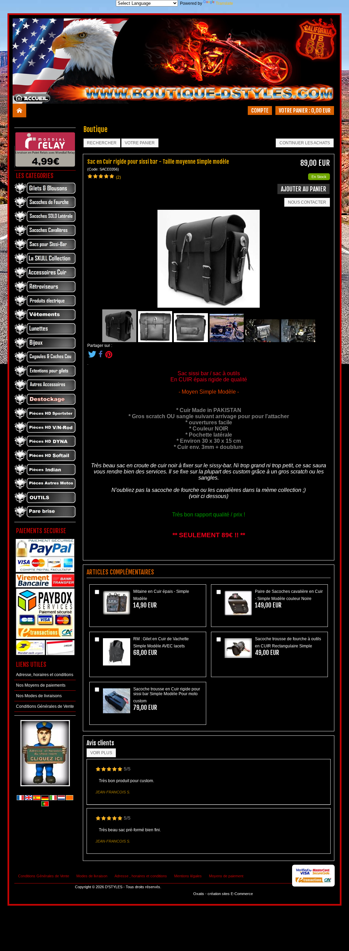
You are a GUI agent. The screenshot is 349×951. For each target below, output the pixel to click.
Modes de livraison (91, 876)
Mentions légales (188, 876)
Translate (224, 3)
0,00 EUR (321, 110)
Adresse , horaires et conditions (141, 876)
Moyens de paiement (226, 876)
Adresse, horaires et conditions (44, 674)
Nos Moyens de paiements (40, 685)
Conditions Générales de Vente (45, 706)
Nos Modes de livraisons (39, 695)
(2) (118, 177)
